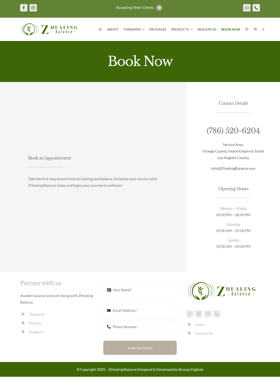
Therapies (37, 314)
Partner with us (40, 283)
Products (36, 332)
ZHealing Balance (122, 369)
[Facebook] (23, 7)
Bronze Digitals (191, 369)
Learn (199, 324)
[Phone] (256, 7)
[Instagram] (33, 7)
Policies (35, 323)
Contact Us (204, 333)
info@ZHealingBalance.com (233, 168)
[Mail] (246, 7)
